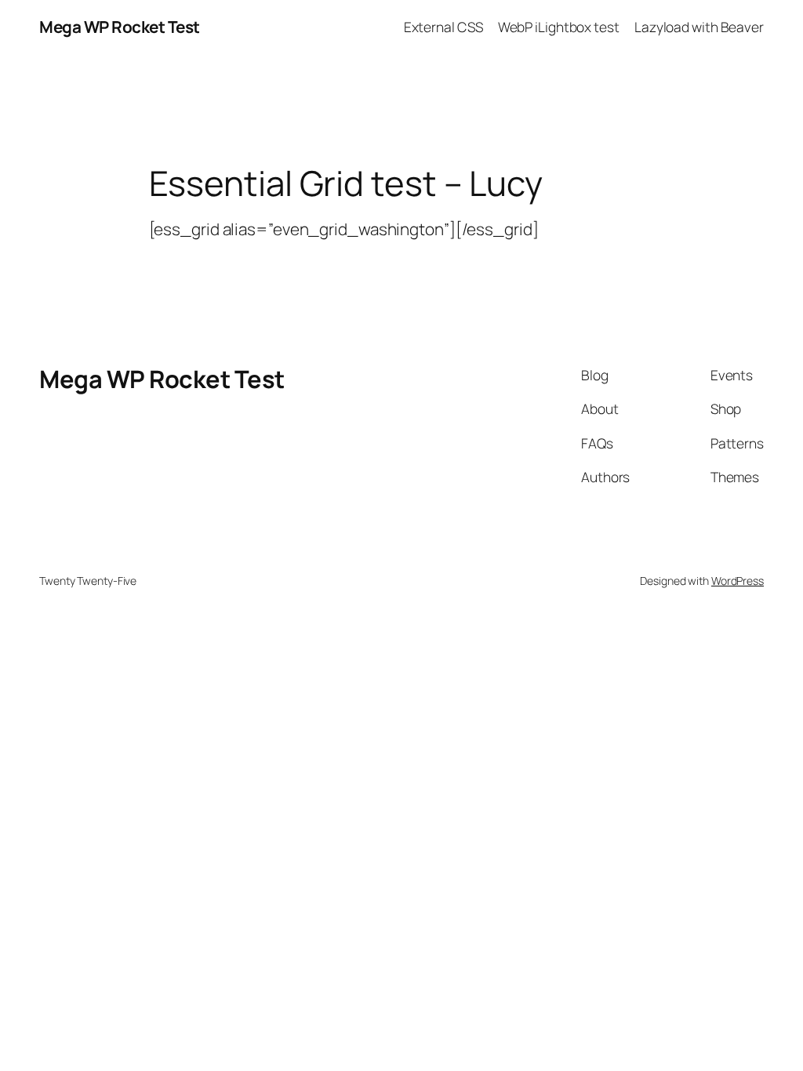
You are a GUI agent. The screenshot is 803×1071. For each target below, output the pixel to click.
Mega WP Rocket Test (119, 27)
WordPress (737, 580)
